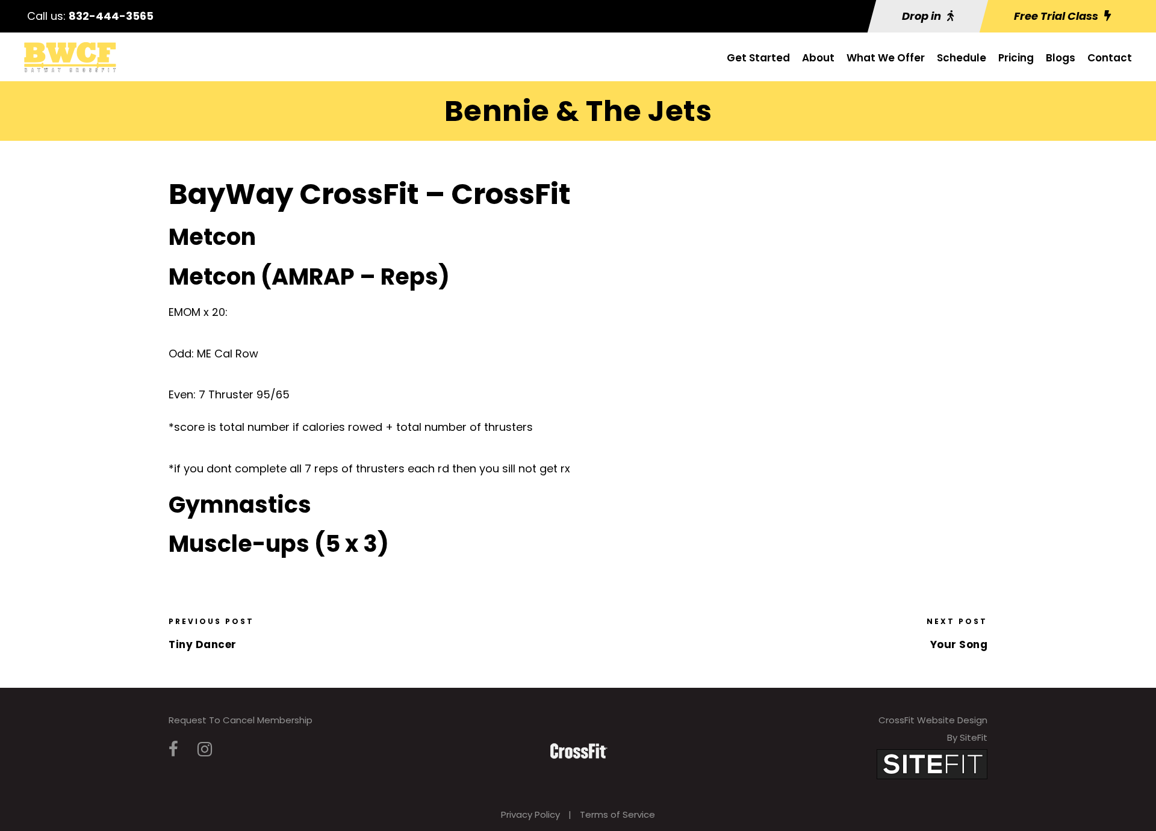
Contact (1109, 58)
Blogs (1060, 58)
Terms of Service (617, 814)
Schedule (961, 58)
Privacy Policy (530, 814)
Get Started (758, 58)
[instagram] (204, 749)
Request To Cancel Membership (240, 720)
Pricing (1016, 58)
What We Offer (886, 58)
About (818, 58)
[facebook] (173, 749)
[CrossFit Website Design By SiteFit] (932, 763)
